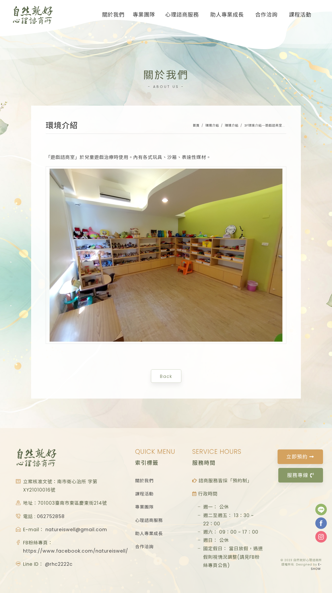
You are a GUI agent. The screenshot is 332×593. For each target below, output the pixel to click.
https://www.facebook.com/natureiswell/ (75, 551)
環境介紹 (212, 125)
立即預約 (297, 456)
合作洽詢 (144, 547)
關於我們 (144, 481)
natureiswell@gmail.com (76, 529)
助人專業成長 (149, 533)
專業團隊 (144, 507)
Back (166, 376)
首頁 (196, 125)
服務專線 (298, 475)
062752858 (51, 516)
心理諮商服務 (149, 520)
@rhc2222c (59, 564)
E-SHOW (316, 566)
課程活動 (144, 494)
